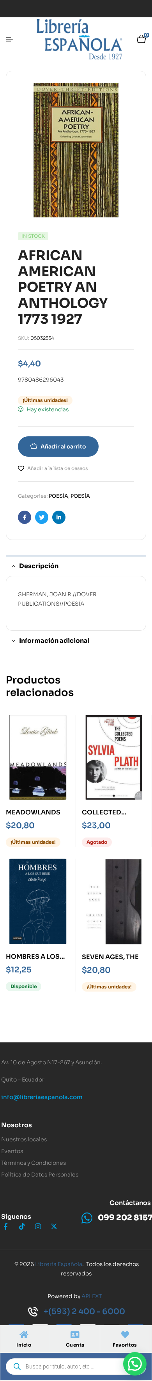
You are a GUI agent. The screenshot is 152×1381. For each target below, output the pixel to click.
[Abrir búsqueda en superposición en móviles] (76, 1366)
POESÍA (58, 496)
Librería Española (58, 1264)
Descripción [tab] (38, 566)
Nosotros (16, 1125)
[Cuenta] (75, 1335)
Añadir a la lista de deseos (57, 468)
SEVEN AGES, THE (110, 957)
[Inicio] (24, 1335)
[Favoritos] (125, 1335)
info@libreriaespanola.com (42, 1097)
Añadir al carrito (63, 446)
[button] (135, 1364)
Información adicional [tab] (54, 641)
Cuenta (75, 1345)
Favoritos (125, 1345)
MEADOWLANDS (33, 812)
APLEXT (91, 1296)
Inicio (23, 1345)
